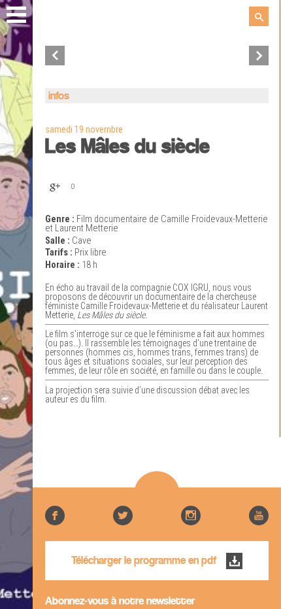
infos (58, 96)
